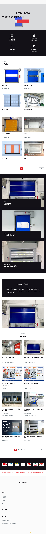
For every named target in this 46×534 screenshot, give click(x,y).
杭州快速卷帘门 (10, 472)
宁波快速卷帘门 (21, 474)
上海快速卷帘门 (30, 472)
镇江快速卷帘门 (28, 474)
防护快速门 (5, 158)
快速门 (11, 471)
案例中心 (4, 500)
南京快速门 (15, 471)
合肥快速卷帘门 (17, 472)
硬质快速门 (31, 471)
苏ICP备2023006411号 (24, 532)
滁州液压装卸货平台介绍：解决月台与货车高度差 (33, 409)
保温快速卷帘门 (6, 134)
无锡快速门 (21, 471)
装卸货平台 (26, 415)
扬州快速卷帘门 (8, 474)
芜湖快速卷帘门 (36, 472)
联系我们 (4, 502)
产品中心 (4, 496)
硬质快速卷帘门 (28, 109)
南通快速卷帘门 (23, 472)
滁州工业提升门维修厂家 (8, 383)
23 (30, 449)
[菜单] (43, 1)
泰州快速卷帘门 (15, 474)
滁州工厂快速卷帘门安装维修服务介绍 (33, 383)
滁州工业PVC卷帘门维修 (8, 357)
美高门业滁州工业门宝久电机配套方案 (33, 357)
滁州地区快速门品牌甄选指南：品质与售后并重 (11, 437)
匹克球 (39, 471)
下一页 (41, 168)
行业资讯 (4, 362)
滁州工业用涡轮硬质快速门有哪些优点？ (33, 437)
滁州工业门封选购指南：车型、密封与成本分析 (11, 409)
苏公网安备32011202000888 (36, 532)
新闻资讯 (4, 499)
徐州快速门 (26, 471)
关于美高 (4, 497)
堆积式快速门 (5, 109)
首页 (3, 503)
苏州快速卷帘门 (35, 474)
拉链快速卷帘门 (28, 85)
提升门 (25, 134)
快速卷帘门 (5, 85)
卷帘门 (25, 158)
